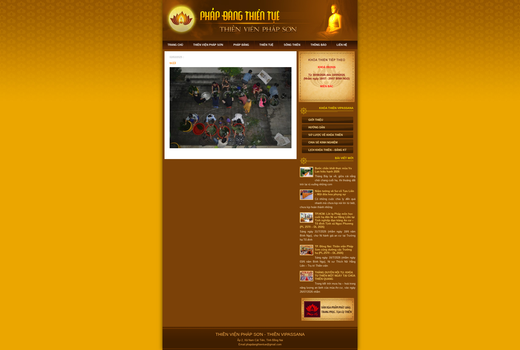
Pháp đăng (241, 44)
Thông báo (318, 44)
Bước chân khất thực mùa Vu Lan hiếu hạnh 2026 (333, 170)
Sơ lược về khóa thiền (325, 134)
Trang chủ (175, 44)
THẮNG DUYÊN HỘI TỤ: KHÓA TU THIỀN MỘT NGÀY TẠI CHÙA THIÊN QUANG (335, 275)
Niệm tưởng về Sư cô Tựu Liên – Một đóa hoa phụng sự (334, 193)
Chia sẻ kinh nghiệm (323, 142)
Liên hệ (342, 44)
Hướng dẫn (316, 127)
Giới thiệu (315, 119)
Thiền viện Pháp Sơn (208, 44)
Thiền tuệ (266, 44)
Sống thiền (292, 44)
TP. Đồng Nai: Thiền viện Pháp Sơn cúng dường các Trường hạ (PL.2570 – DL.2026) (334, 249)
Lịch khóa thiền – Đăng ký (327, 150)
